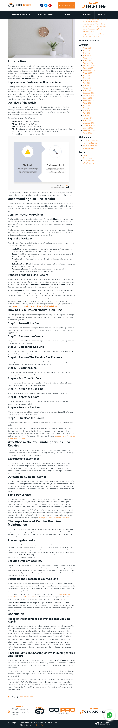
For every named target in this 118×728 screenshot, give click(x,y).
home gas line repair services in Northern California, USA (35, 306)
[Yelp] (50, 5)
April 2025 (87, 83)
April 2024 (87, 113)
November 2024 (89, 95)
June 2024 (86, 108)
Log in (85, 155)
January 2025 (87, 90)
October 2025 (88, 68)
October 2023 (88, 128)
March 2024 (87, 115)
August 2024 (87, 103)
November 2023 (89, 125)
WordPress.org (88, 163)
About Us (66, 15)
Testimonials (85, 15)
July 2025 (86, 75)
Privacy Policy (39, 725)
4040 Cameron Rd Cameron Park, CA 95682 (20, 712)
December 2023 (88, 123)
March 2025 (87, 85)
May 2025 (86, 80)
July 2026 (86, 51)
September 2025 (89, 70)
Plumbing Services (45, 15)
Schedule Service (66, 5)
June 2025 (86, 78)
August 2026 (87, 48)
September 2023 (89, 130)
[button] (54, 15)
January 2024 (87, 120)
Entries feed (87, 158)
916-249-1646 (95, 6)
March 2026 (87, 56)
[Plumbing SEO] (85, 723)
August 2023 (87, 133)
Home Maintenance (26, 697)
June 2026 (86, 53)
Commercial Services (90, 140)
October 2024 (88, 98)
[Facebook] (41, 5)
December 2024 (88, 93)
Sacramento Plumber (21, 15)
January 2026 (87, 60)
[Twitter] (45, 5)
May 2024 (86, 110)
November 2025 (89, 65)
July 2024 (86, 105)
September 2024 (89, 100)
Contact (102, 15)
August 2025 (87, 73)
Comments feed (88, 160)
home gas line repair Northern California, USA (55, 518)
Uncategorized (88, 148)
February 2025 (88, 88)
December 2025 (88, 63)
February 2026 (88, 58)
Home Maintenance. (90, 145)
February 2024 (88, 118)
